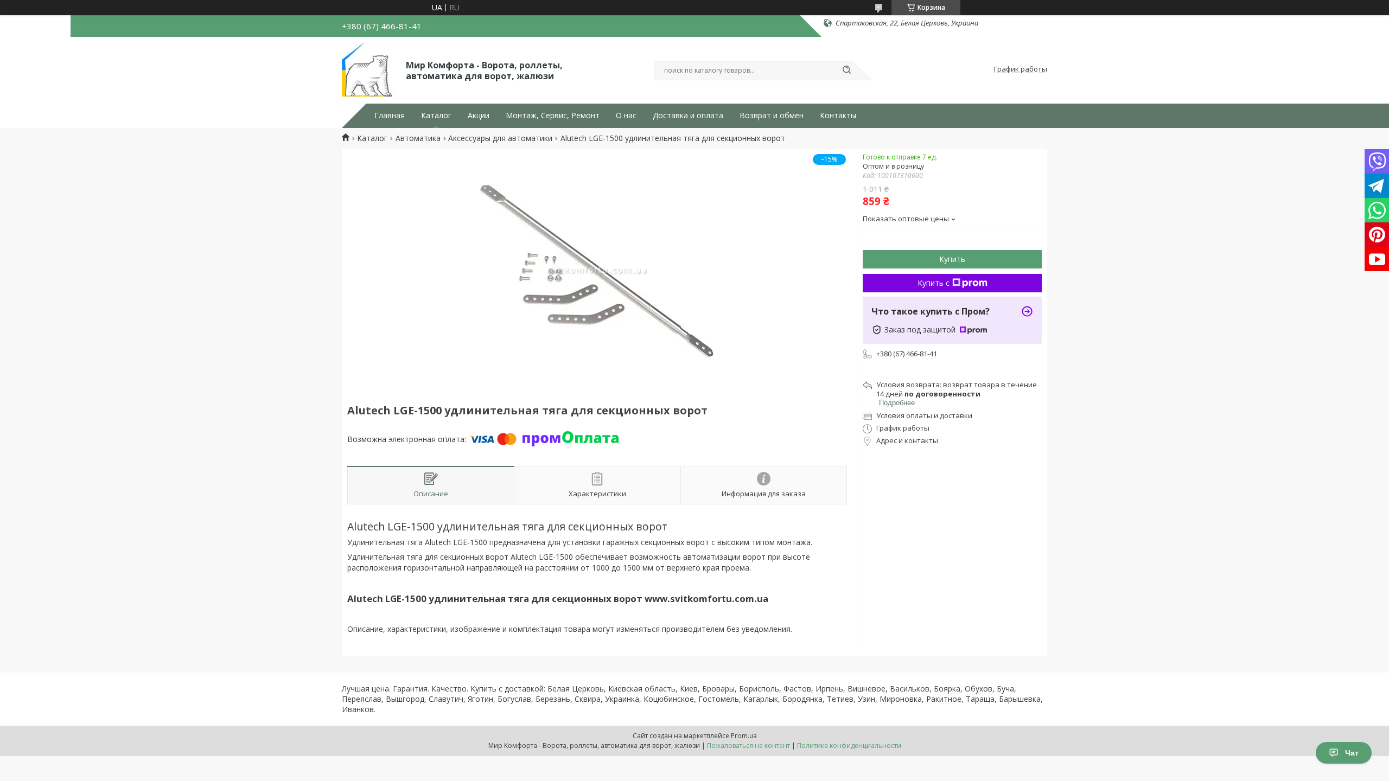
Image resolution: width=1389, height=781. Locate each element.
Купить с (933, 283)
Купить (952, 259)
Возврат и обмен (772, 115)
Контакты (838, 115)
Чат (1352, 752)
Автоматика (418, 138)
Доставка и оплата (688, 115)
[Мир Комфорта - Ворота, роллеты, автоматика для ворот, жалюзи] (369, 69)
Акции (478, 115)
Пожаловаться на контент (748, 745)
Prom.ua (744, 735)
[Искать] (846, 70)
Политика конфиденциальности (849, 745)
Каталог (436, 115)
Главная (389, 115)
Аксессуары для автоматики (500, 138)
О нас (626, 115)
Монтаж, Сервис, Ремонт (553, 115)
